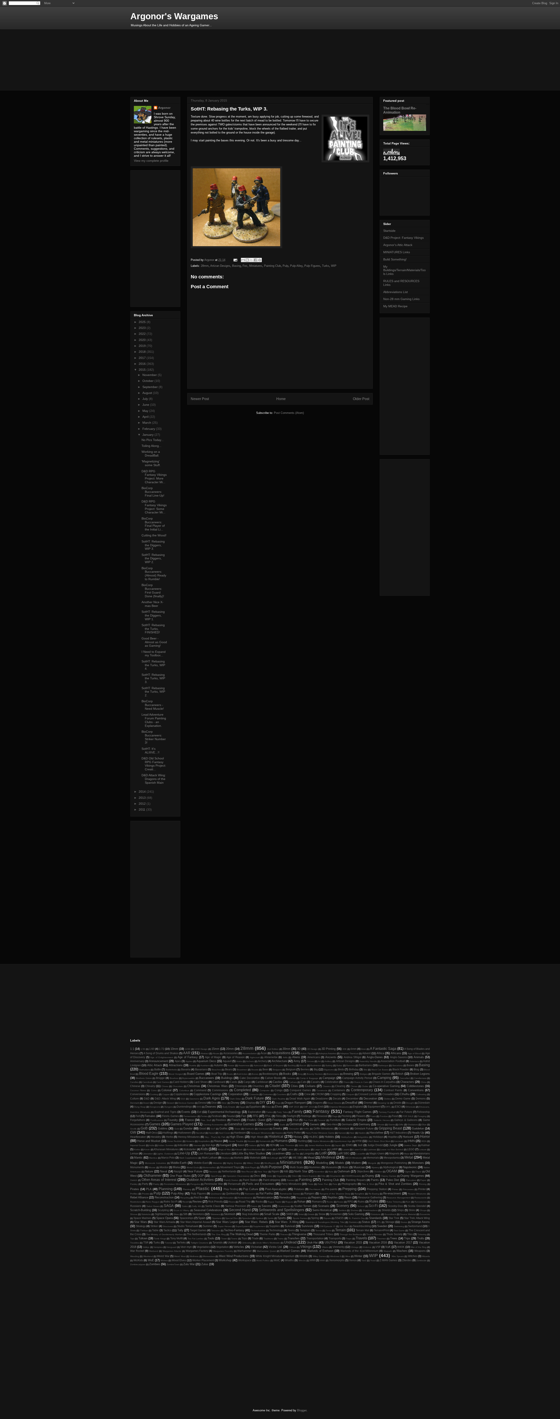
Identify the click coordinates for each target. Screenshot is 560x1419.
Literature (225, 1153)
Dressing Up (383, 1103)
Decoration (370, 1098)
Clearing (340, 1086)
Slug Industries (250, 1214)
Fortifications (156, 1120)
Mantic (138, 1157)
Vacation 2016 (378, 1242)
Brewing (348, 1073)
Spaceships (187, 1218)
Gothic (223, 1128)
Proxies (145, 1193)
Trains (280, 1238)
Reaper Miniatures (417, 1193)
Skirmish (229, 1214)
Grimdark (343, 1128)
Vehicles (238, 1247)
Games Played (181, 1124)
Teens (291, 1230)
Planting (187, 1189)
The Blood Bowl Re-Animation (399, 110)
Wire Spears (398, 1256)
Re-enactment (392, 1193)
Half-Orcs (151, 1132)
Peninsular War (213, 1183)
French (235, 1120)
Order (269, 1176)
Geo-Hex (331, 1124)
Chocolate (178, 1086)
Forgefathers (137, 1120)
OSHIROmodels (353, 1176)
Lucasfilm (361, 1153)
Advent (366, 1053)
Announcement (158, 1061)
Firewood (321, 1116)
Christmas (193, 1086)
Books (287, 1073)
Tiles (410, 1234)
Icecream (398, 1141)
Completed (242, 1090)
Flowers (361, 1116)
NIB (286, 1171)
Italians (252, 1145)
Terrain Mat (362, 1230)
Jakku (301, 1145)
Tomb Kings (160, 1238)
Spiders (259, 1218)
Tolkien (142, 1238)
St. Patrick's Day (356, 1218)
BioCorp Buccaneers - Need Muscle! (153, 704)
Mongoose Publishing (394, 1162)
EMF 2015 (294, 1107)
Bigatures (329, 1069)
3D (299, 1048)
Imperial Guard (137, 1145)
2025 (143, 322)
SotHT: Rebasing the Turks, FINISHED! (153, 628)
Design (158, 1102)
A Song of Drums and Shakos (161, 1053)
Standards (375, 1218)
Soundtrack (390, 1214)
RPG (350, 1201)
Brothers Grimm (144, 1078)
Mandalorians (421, 1153)
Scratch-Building (140, 1210)
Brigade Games (381, 1073)
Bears (228, 1069)
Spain (201, 1218)
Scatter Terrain (303, 1206)
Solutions (375, 1214)
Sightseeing (162, 1214)
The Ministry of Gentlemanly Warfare (164, 1234)
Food (395, 1116)
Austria (192, 1065)
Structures (168, 1226)
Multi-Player (250, 1167)
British (399, 1073)
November (150, 375)
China (424, 1082)
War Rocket (137, 1250)
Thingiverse (299, 1234)
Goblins (163, 1128)
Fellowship (423, 1111)
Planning (166, 1189)
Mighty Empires (234, 1163)
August (147, 393)
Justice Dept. (410, 1145)
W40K (400, 1246)
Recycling (185, 1197)
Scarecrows (284, 1206)
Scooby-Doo (395, 1206)
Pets (334, 1184)
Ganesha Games (241, 1124)
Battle (157, 1069)
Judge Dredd (375, 1145)
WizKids (138, 1260)
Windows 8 (335, 1256)
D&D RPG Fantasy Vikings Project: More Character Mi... (154, 476)
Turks (325, 265)
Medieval (328, 1157)
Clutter (365, 1086)
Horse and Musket (148, 1141)
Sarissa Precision (235, 1206)
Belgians (277, 1069)
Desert (146, 1103)
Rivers (232, 1202)
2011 (142, 809)
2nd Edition (273, 1049)
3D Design (312, 1049)
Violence (367, 1247)
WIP (333, 265)
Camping (384, 1078)
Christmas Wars (217, 1086)
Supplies (274, 1226)
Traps (349, 1238)
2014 (143, 791)
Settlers (342, 1210)
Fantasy (321, 1111)
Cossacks (254, 1094)
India (151, 1145)
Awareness (244, 1065)
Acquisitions (280, 1053)
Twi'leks (181, 1242)
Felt (138, 1116)
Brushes (174, 1078)
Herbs (169, 1136)
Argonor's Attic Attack (397, 245)
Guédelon (418, 1128)
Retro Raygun (153, 1202)
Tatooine (215, 1230)
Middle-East (201, 1162)
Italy (262, 1145)
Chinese (135, 1086)
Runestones (421, 1202)
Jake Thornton (287, 1145)
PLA (149, 1189)
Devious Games (186, 1103)
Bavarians (201, 1069)
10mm (174, 1048)
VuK (388, 1247)
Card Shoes (201, 1081)
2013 (143, 797)
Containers (338, 1090)
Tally (180, 1230)
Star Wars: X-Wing (287, 1222)
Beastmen (242, 1069)
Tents (328, 1230)
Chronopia (241, 1086)
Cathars (293, 1082)
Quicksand (216, 1193)
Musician (359, 1167)
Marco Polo (168, 1157)
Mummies (315, 1167)
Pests (310, 1184)
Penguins (195, 1184)
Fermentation (190, 1116)
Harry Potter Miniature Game (320, 1133)
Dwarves (210, 1106)
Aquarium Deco (206, 1061)
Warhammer (244, 1250)
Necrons (213, 1171)
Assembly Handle (368, 1061)
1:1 (132, 1048)
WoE (151, 1260)
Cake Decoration (250, 1078)
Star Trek (393, 1218)
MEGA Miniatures (353, 1158)
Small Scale (271, 1214)
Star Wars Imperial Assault (195, 1222)
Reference (214, 1197)
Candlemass (420, 1078)
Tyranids (218, 1242)
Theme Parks (267, 1234)
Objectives (363, 1171)
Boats (230, 1074)
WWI (312, 1260)
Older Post (361, 399)
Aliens (296, 1057)
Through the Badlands (351, 1234)
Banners (350, 1065)
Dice (214, 1102)
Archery (262, 1061)
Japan (338, 1145)
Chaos (346, 1082)
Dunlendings (184, 1106)
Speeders (247, 1218)
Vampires (158, 1247)
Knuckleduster (254, 1149)
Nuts (331, 1171)
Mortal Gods (193, 1167)
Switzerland (415, 1226)
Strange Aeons (420, 1222)
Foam (373, 1116)
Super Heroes (225, 1226)
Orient (295, 1176)
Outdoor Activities (200, 1180)
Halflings (168, 1132)
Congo (279, 1090)
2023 (143, 328)
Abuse (216, 1053)
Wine (347, 1256)
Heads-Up (418, 1132)
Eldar (268, 1107)
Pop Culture (250, 1189)
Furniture (335, 1120)
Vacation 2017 (403, 1242)
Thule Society (394, 1234)
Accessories (230, 1053)
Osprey (369, 1175)
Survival (290, 1226)
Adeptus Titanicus (349, 1053)
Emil (320, 1106)
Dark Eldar (235, 1099)
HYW (358, 1141)
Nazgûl (178, 1171)
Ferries (204, 1116)
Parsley (134, 1184)
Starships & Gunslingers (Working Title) (325, 1222)
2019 (143, 346)
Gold (176, 1128)
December (352, 1098)
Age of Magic (213, 1057)
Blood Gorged (175, 1074)
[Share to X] (251, 260)
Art (319, 1061)
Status (366, 1222)
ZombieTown (173, 1264)
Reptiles (332, 1197)
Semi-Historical (322, 1210)
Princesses (408, 1189)
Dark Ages (211, 1098)
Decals (337, 1098)
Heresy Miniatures (189, 1136)
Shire (412, 1210)
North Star (300, 1171)
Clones (353, 1086)
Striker (154, 1226)
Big (316, 1069)
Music (345, 1167)
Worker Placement (203, 1260)
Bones (255, 1074)
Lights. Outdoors (165, 1153)
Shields (386, 1210)
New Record (247, 1171)
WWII (322, 1260)
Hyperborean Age (343, 1141)
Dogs (278, 1103)
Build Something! (395, 259)
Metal (408, 1157)
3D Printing (329, 1048)
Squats (327, 1218)
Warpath (387, 1251)
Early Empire (229, 1107)
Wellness (194, 1256)
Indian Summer (165, 1145)
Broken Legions (420, 1073)
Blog (416, 1069)
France (189, 1120)
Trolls (420, 1238)
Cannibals (147, 1082)
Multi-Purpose (271, 1167)
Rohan (301, 1201)
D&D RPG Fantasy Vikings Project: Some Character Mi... (154, 507)
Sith (185, 1214)
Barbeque (383, 1065)
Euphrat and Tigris (165, 1111)
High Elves (237, 1136)
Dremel (368, 1102)
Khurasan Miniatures (166, 1149)
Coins (154, 1090)
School (360, 1206)
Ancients (330, 1057)
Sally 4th (196, 1206)
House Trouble (236, 1141)
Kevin (147, 1149)
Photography (349, 1183)
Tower (224, 1238)
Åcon (264, 1053)
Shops (423, 1210)
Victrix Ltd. (275, 1247)
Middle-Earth (179, 1162)
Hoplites (393, 1136)
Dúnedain (424, 1102)
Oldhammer (153, 1175)
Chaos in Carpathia (384, 1081)
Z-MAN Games (388, 1260)
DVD (199, 1107)
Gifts (401, 1124)
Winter (358, 1256)
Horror (425, 1136)
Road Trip (245, 1201)
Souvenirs (425, 1214)
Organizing (281, 1176)
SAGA (169, 1206)
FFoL (268, 1116)
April (145, 416)
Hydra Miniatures (321, 1141)
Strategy (141, 1226)
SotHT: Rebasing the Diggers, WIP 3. (153, 545)
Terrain (340, 1230)
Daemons (194, 1099)
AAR (187, 1053)
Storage (390, 1222)
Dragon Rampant (295, 1102)
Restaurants (420, 1197)
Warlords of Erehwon (320, 1250)
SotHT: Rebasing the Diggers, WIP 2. (153, 558)
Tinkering (422, 1234)
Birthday (354, 1069)
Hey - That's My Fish (215, 1137)
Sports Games (300, 1218)
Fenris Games (170, 1116)
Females (150, 1116)
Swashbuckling (362, 1226)
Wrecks (302, 1260)
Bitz (365, 1069)
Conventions (416, 1090)
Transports (335, 1238)
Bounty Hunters (315, 1074)
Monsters (418, 1162)
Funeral (321, 1120)
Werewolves (209, 1256)
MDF (285, 1157)
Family (297, 1111)
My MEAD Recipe (395, 306)
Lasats (345, 1149)
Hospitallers (204, 1141)
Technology (276, 1230)
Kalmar (425, 1145)
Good (202, 1128)
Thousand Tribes (323, 1234)
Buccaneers (206, 1078)
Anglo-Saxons (398, 1057)
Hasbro (362, 1133)
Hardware (240, 1132)
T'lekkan (144, 1230)
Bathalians (144, 1069)
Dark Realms (278, 1099)
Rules (373, 1201)
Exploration (254, 1111)
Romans (317, 1201)
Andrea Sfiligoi (352, 1057)
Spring (315, 1218)
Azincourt (258, 1065)
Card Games (162, 1082)
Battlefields (171, 1069)
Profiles (134, 1193)
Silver (176, 1214)
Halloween (184, 1132)
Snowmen (336, 1214)
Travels (361, 1238)
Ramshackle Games (290, 1193)
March (147, 422)
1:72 (161, 1048)
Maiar (407, 1153)
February (149, 428)
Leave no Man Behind (391, 1149)
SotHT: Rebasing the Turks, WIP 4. (153, 665)
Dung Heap (140, 1107)
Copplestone (181, 1094)
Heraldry (156, 1136)
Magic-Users (377, 1153)
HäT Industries (398, 1132)
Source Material (408, 1214)
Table (155, 1230)
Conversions (137, 1094)
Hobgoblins (362, 1137)
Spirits (271, 1218)
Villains (325, 1247)
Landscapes (304, 1149)
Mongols (372, 1163)
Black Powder (400, 1069)
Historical (276, 1136)
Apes (178, 1061)
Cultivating (421, 1094)
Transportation (315, 1238)
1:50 (143, 1049)
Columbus (184, 1090)
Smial (301, 1214)
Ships (400, 1210)
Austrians (205, 1065)
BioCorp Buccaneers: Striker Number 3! (154, 737)
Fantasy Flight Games (357, 1111)
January (148, 434)
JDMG (349, 1145)
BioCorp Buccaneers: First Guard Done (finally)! (153, 590)
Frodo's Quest (256, 1120)
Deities (387, 1099)
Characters (407, 1082)
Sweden (382, 1226)
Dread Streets (334, 1103)
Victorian (256, 1247)
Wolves (164, 1260)
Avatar (231, 1065)
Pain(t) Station (231, 1180)
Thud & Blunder (374, 1234)
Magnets (394, 1153)
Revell (185, 1202)
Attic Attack (154, 1065)
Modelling (322, 1162)
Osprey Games (388, 1176)
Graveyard (263, 1128)
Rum (408, 1202)
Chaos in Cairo (361, 1082)
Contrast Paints (393, 1090)
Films (279, 1116)
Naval (163, 1171)
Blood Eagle (148, 1073)
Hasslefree (376, 1132)
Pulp (285, 265)
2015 (143, 369)
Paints (375, 1180)
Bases (410, 1065)
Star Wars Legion (227, 1222)
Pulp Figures (312, 265)
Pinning (423, 1184)
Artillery (328, 1061)
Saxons (266, 1206)
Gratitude (249, 1128)
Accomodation (249, 1053)
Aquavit (227, 1061)
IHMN (411, 1141)
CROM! (319, 1094)
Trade (255, 1238)
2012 (143, 803)
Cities (294, 1086)
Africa (380, 1053)
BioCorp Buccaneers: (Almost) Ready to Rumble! (154, 573)
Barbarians (365, 1065)
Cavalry (315, 1081)
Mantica (153, 1158)
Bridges (364, 1074)
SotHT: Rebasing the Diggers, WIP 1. (153, 615)
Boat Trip (216, 1073)
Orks (323, 1176)
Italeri (241, 1145)
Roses (340, 1202)
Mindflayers (270, 1163)
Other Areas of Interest (159, 1180)
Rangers (309, 1193)
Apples (189, 1061)
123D (187, 1049)
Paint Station (250, 1179)
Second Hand (240, 1210)
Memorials (373, 1157)
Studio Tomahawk (187, 1226)
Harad (212, 1133)
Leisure (423, 1149)
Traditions (268, 1238)
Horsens (190, 1141)
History (297, 1136)
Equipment (374, 1106)
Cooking (154, 1094)
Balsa (339, 1065)
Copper (166, 1094)
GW (133, 1132)
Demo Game (403, 1098)
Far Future (406, 1111)
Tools (211, 1238)
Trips (407, 1238)
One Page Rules (180, 1175)
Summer (208, 1226)
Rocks (259, 1201)
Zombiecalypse (137, 1264)
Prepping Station (377, 1189)
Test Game (399, 1230)
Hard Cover (224, 1133)
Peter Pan (323, 1184)
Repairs (316, 1197)
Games (154, 1124)
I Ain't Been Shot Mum (379, 1141)
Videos (292, 1247)
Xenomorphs (337, 1260)
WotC (277, 1260)
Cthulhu (405, 1094)
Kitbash (239, 1149)
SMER (290, 1214)
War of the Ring (419, 1247)
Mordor (164, 1167)
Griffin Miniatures (323, 1128)
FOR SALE (408, 1116)
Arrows (310, 1061)
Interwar (197, 1145)
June (146, 404)
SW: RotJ (344, 1226)
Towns (234, 1238)
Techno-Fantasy (234, 1230)
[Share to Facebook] (255, 260)
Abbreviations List (395, 292)
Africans (396, 1053)
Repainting (301, 1197)
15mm (215, 1048)
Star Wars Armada (164, 1222)
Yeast (373, 1260)
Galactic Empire (356, 1120)
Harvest (342, 1133)
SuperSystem (242, 1226)
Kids (204, 1149)
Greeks (277, 1128)
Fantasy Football (387, 1112)
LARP (334, 1149)
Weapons (420, 1250)
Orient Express (309, 1176)
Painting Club (272, 265)
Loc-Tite (295, 1153)
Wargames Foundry (223, 1251)
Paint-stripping (271, 1179)
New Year (263, 1171)
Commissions (220, 1090)
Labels (268, 1149)
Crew (307, 1094)
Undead (290, 1242)
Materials (255, 1157)
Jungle (393, 1145)
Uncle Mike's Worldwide (268, 1243)
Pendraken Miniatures (175, 1184)
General (295, 1124)
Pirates (134, 1189)
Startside (389, 230)
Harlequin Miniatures (260, 1133)
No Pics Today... (153, 440)
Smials (311, 1214)
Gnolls (133, 1128)
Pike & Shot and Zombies (395, 1183)
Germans (347, 1124)
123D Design (201, 1049)
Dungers (168, 1107)
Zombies (154, 1264)
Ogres (408, 1171)
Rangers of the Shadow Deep (335, 1193)
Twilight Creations (199, 1243)
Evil (199, 1111)
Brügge (160, 1078)
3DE (344, 1049)
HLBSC (313, 1136)
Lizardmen (278, 1153)
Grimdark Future (364, 1128)
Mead (311, 1157)
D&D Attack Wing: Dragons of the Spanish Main (154, 778)
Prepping (349, 1189)
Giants (391, 1124)
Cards (233, 1081)
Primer (395, 1189)
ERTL (388, 1107)
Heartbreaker (138, 1136)
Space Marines (142, 1218)
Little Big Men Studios (251, 1153)
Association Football (393, 1061)
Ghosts (380, 1124)
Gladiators (413, 1124)
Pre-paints (331, 1189)
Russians (135, 1206)
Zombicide (421, 1260)
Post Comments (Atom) (289, 412)
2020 (143, 340)
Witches (412, 1256)
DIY (263, 1102)
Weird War (163, 1256)
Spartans (216, 1218)
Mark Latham (209, 1157)
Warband (153, 1251)
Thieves (284, 1234)
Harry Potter (294, 1132)
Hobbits (329, 1136)
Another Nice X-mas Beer (152, 604)
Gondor (187, 1128)
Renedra (284, 1197)
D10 (183, 1099)
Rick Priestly (215, 1201)
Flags (335, 1116)
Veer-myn (186, 1246)
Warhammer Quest (266, 1251)
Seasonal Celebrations (208, 1210)
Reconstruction (164, 1197)
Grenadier (294, 1128)
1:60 (151, 1048)
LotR (323, 1153)
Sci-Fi (373, 1206)
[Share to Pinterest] (259, 260)
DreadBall (351, 1102)
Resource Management (398, 1197)
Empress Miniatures (339, 1107)
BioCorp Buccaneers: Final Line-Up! (153, 491)
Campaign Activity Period (357, 1078)
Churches (258, 1086)
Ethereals (410, 1107)
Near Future (195, 1171)
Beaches (216, 1069)
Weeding (134, 1256)
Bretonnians (333, 1074)
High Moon (257, 1136)
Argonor (164, 107)
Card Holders (181, 1081)
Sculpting (163, 1210)
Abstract (204, 1053)
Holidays (378, 1136)
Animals (419, 1057)
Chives (164, 1086)
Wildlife (303, 1256)
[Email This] (243, 260)
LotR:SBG (343, 1153)
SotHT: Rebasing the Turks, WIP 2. (153, 691)
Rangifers (359, 1193)
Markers (226, 1158)
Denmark (134, 1103)
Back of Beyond (275, 1065)
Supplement (259, 1226)
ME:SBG (298, 1157)
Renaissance (264, 1197)
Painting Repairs (356, 1179)
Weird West (180, 1256)
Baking (329, 1065)
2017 (143, 358)
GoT (213, 1128)
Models (339, 1162)
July (145, 398)
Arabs (239, 1061)
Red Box (199, 1197)
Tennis (318, 1230)
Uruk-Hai (312, 1242)
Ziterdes (407, 1260)
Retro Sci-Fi (171, 1201)
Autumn (218, 1065)
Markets (238, 1157)
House (218, 1141)
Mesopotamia (392, 1157)
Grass (237, 1128)
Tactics (167, 1230)
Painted (291, 1180)
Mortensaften (209, 1167)
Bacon (303, 1065)
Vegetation (222, 1246)
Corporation (235, 1094)
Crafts (294, 1094)
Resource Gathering (370, 1197)
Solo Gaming (356, 1214)
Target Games (198, 1230)
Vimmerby (339, 1246)
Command (200, 1090)
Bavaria (185, 1069)
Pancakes (411, 1180)
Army (297, 1061)
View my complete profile (151, 160)
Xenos (353, 1260)
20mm (230, 1048)
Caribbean (262, 1081)
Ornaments (335, 1176)
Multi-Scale (296, 1167)
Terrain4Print (381, 1230)
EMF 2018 (308, 1107)
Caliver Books (273, 1078)
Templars (305, 1230)
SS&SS (339, 1218)
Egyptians (255, 1106)
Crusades (388, 1094)
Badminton (315, 1065)
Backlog (292, 1065)
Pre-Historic (315, 1189)
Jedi (359, 1145)
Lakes (290, 1149)
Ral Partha (266, 1193)
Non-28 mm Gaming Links (401, 299)
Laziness (371, 1149)
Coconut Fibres (138, 1090)
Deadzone (321, 1098)
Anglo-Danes (375, 1057)
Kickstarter (190, 1149)
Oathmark (344, 1171)
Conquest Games (300, 1090)
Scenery (342, 1206)
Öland (418, 1171)
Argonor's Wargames (174, 16)
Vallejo (146, 1247)
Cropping (335, 1094)
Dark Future (254, 1098)
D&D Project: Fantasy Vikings (403, 237)
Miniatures (255, 265)
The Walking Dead (241, 1234)
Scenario (323, 1206)
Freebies (221, 1120)
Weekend (148, 1256)
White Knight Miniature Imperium (275, 1256)
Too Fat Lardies (196, 1238)
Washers (402, 1250)
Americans (313, 1057)
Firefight (291, 1116)
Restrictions (136, 1202)
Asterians (414, 1061)
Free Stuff (206, 1120)
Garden (268, 1124)
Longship (309, 1153)
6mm (354, 1048)
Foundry (173, 1120)
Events (185, 1111)
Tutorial (168, 1243)
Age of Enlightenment (161, 1057)
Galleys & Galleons (406, 1120)
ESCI (398, 1106)
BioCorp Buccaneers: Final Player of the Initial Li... (153, 524)
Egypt (242, 1107)
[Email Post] (235, 260)
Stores (404, 1222)
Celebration (332, 1081)
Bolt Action (242, 1074)
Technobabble (258, 1230)
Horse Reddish (174, 1141)
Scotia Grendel (417, 1206)
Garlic (282, 1124)
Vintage (355, 1247)
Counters (281, 1094)
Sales (185, 1206)
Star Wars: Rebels (256, 1222)
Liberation (148, 1153)
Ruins (361, 1201)
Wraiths (289, 1260)
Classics (327, 1086)
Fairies (269, 1112)
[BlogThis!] (247, 260)
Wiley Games (319, 1256)
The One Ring (218, 1234)
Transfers (294, 1238)
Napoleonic (410, 1167)
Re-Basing (374, 1193)
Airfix (285, 1057)
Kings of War (224, 1149)
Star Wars (140, 1222)
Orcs (257, 1175)
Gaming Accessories (213, 1124)
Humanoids (265, 1141)
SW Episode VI (327, 1226)
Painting (305, 1180)
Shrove (133, 1214)
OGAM (391, 1171)
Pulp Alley (296, 265)
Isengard (225, 1145)
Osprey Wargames (412, 1175)
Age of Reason (235, 1057)
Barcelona (397, 1065)
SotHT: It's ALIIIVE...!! (150, 750)
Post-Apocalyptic (276, 1189)
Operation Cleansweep (238, 1176)
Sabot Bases (153, 1206)
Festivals (217, 1116)
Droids (397, 1102)
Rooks (330, 1202)
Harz (352, 1133)
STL (379, 1222)
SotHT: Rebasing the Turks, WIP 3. (153, 678)
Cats (303, 1081)
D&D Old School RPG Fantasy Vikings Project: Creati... (154, 764)
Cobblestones (415, 1086)
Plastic (203, 1188)
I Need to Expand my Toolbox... (154, 653)
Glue (424, 1124)
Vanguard (172, 1247)
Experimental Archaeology (224, 1111)
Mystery (375, 1167)
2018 (143, 351)
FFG (255, 1116)
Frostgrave (279, 1120)
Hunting (302, 1141)
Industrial (183, 1145)
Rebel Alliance (139, 1197)
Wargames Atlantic (172, 1251)
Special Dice (231, 1218)
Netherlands (229, 1171)
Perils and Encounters (260, 1183)
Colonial (166, 1090)
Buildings (227, 1078)
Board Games (196, 1073)
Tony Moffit (176, 1238)
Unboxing (247, 1243)
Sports (282, 1218)
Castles (277, 1082)
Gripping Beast (390, 1128)
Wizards (426, 1256)
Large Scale (320, 1149)
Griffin (306, 1128)
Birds (341, 1069)
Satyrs (254, 1206)
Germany (364, 1124)
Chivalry (150, 1086)
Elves (278, 1106)
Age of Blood (414, 1053)
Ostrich (133, 1180)
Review (197, 1201)
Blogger (301, 1410)
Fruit (295, 1120)
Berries (305, 1069)
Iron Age (210, 1145)
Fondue (384, 1116)
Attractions (176, 1065)
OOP (201, 1175)
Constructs (322, 1090)
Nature (149, 1171)
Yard (363, 1260)
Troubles (134, 1243)
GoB (144, 1128)
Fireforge (306, 1116)
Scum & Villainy (181, 1210)
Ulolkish (232, 1242)
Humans (281, 1141)
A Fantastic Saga (383, 1048)
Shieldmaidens (370, 1210)
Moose (152, 1167)
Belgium (291, 1069)
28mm (205, 265)
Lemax (134, 1153)
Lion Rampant (206, 1153)
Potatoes (299, 1189)
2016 (143, 363)
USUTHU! (331, 1242)
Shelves (354, 1210)
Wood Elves (179, 1260)
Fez (245, 265)
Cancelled (405, 1078)
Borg (300, 1074)
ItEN (272, 1145)
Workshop (225, 1260)
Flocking (346, 1116)
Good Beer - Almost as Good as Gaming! (154, 642)
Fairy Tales (282, 1112)
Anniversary (137, 1061)
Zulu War (189, 1264)
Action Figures (307, 1053)
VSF (378, 1246)
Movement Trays (230, 1167)
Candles (134, 1082)
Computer (265, 1090)
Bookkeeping (270, 1073)
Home (281, 399)
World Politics (263, 1260)
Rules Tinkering (394, 1202)
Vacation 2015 (353, 1242)
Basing (236, 265)
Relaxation (228, 1197)
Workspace (245, 1260)
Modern (356, 1162)
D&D (147, 1098)
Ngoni (275, 1171)
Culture (134, 1098)
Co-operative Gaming (386, 1086)
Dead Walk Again (299, 1098)
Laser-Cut (358, 1149)
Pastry (156, 1184)
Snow (321, 1214)
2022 (143, 333)
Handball (200, 1133)
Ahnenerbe (271, 1057)
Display (250, 1102)
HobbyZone (347, 1137)
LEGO (410, 1149)
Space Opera (164, 1218)
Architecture (279, 1061)
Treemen (381, 1238)
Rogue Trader (275, 1202)
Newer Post (200, 399)
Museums (331, 1167)
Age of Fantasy (188, 1057)
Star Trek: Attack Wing (417, 1218)
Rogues (289, 1202)
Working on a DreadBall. (151, 453)
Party (145, 1183)
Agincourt (255, 1057)
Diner (224, 1103)
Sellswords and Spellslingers (281, 1210)
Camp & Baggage (309, 1078)
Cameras (291, 1078)
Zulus (204, 1264)
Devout (202, 1102)
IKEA (424, 1141)
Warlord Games (290, 1250)
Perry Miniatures (291, 1183)
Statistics (353, 1222)
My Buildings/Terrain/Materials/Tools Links (404, 270)
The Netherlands (197, 1234)
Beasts (254, 1069)
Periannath (234, 1183)
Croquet (350, 1094)
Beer (265, 1069)
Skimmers (215, 1214)
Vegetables (203, 1246)
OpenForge (216, 1176)
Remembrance (245, 1197)
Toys (244, 1238)
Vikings (306, 1247)
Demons (421, 1098)
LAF (278, 1149)
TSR (146, 1242)
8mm (363, 1049)
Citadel (274, 1086)
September (150, 387)
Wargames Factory (197, 1250)
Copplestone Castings (207, 1094)
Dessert (170, 1103)
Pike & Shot (368, 1184)
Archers (250, 1061)
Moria (176, 1167)
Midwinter (217, 1163)
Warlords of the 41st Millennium (359, 1250)
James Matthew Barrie (319, 1145)
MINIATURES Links (396, 252)
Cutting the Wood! (154, 535)
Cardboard (218, 1081)
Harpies (279, 1133)
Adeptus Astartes (327, 1053)
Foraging (422, 1116)
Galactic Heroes (382, 1120)
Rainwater (250, 1193)
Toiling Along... (151, 446)
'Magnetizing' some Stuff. (151, 463)
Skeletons (198, 1214)
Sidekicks (146, 1214)
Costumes (268, 1094)
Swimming (399, 1226)
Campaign (329, 1078)
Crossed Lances (368, 1094)
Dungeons (155, 1107)
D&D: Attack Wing (165, 1098)
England (358, 1106)
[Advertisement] (261, 59)
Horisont (408, 1136)
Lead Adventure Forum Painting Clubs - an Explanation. (154, 720)
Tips (132, 1238)
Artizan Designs (220, 265)
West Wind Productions (234, 1256)
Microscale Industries (155, 1163)
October (148, 381)
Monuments (137, 1167)
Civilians (310, 1086)
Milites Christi (253, 1163)
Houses (251, 1141)
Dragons (317, 1102)
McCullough (272, 1158)
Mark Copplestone (188, 1158)
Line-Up (184, 1153)
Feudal (231, 1116)
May (145, 411)
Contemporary (362, 1090)
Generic (315, 1124)
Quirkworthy (233, 1193)
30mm (286, 1048)
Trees (393, 1238)
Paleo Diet (392, 1180)
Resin (348, 1197)
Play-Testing (231, 1189)
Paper (423, 1180)
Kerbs (137, 1149)
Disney (235, 1102)
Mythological (390, 1167)
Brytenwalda (188, 1078)
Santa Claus (212, 1206)
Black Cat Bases (379, 1069)
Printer (422, 1189)
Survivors (307, 1226)
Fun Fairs (308, 1120)
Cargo (247, 1081)
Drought (410, 1103)
